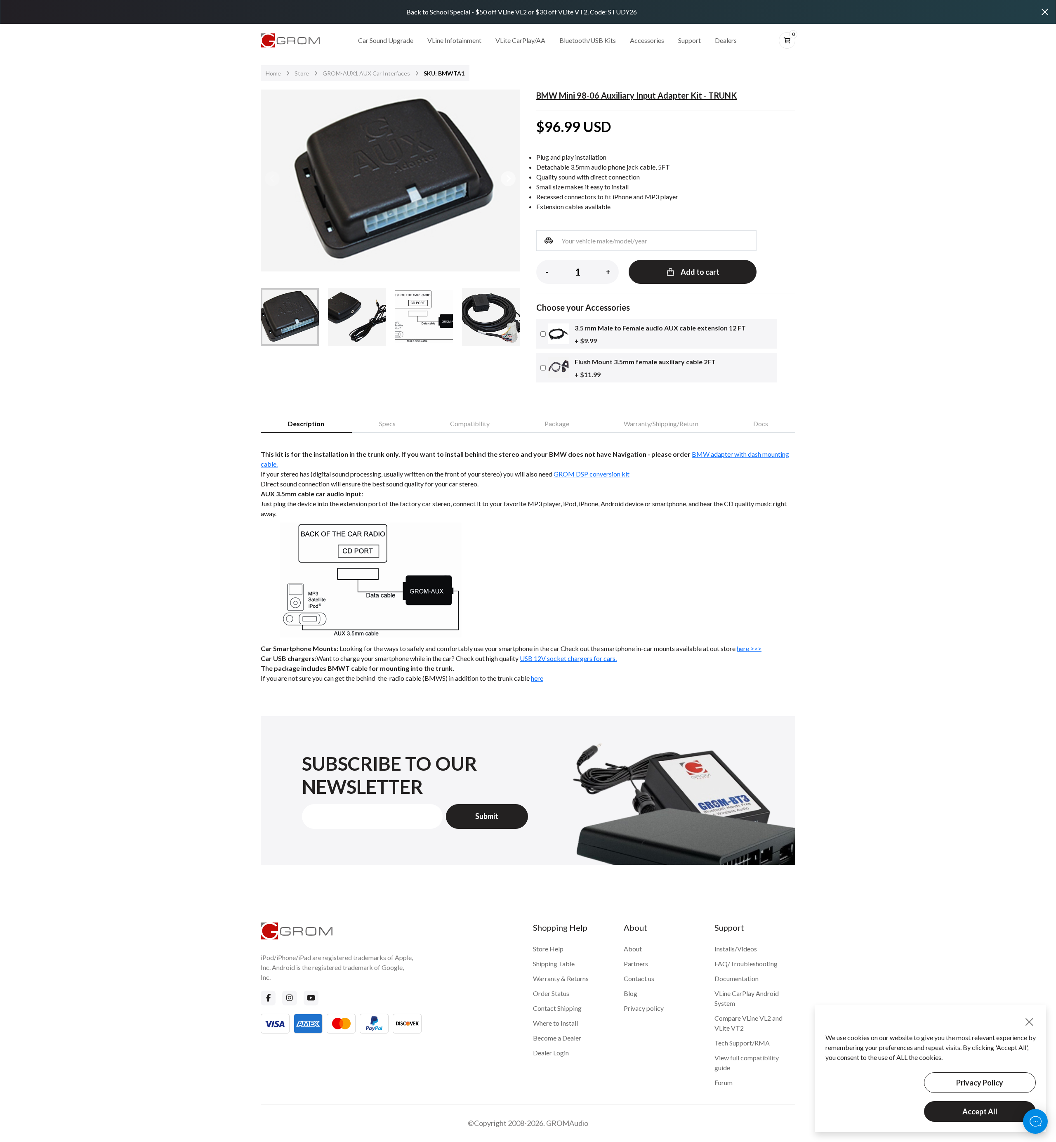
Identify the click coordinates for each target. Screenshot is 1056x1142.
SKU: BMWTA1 (444, 73)
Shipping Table (554, 963)
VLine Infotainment (454, 40)
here (537, 678)
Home (273, 73)
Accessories (647, 40)
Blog (630, 993)
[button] (508, 178)
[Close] (1045, 12)
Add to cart (700, 271)
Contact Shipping (557, 1008)
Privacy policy (644, 1008)
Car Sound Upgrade (385, 40)
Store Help (548, 949)
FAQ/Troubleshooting (746, 963)
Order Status (551, 993)
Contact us (639, 978)
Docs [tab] (760, 423)
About (633, 949)
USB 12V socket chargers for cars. (568, 658)
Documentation (736, 978)
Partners (636, 963)
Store (302, 73)
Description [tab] (306, 423)
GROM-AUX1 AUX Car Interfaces (366, 73)
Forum (723, 1082)
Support (689, 40)
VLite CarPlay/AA (520, 40)
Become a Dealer (557, 1038)
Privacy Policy (979, 1082)
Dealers (726, 40)
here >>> (749, 648)
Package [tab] (556, 423)
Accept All (979, 1111)
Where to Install (555, 1023)
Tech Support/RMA (742, 1043)
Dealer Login (551, 1053)
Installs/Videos (735, 949)
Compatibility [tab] (470, 423)
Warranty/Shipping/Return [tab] (661, 423)
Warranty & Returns (561, 978)
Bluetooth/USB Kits (587, 40)
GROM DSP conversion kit (591, 474)
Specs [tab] (387, 423)
